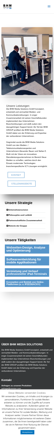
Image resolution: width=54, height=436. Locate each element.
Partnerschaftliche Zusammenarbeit (25, 220)
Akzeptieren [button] (27, 432)
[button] (49, 6)
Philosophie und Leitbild (20, 215)
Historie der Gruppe (17, 226)
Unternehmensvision (18, 210)
